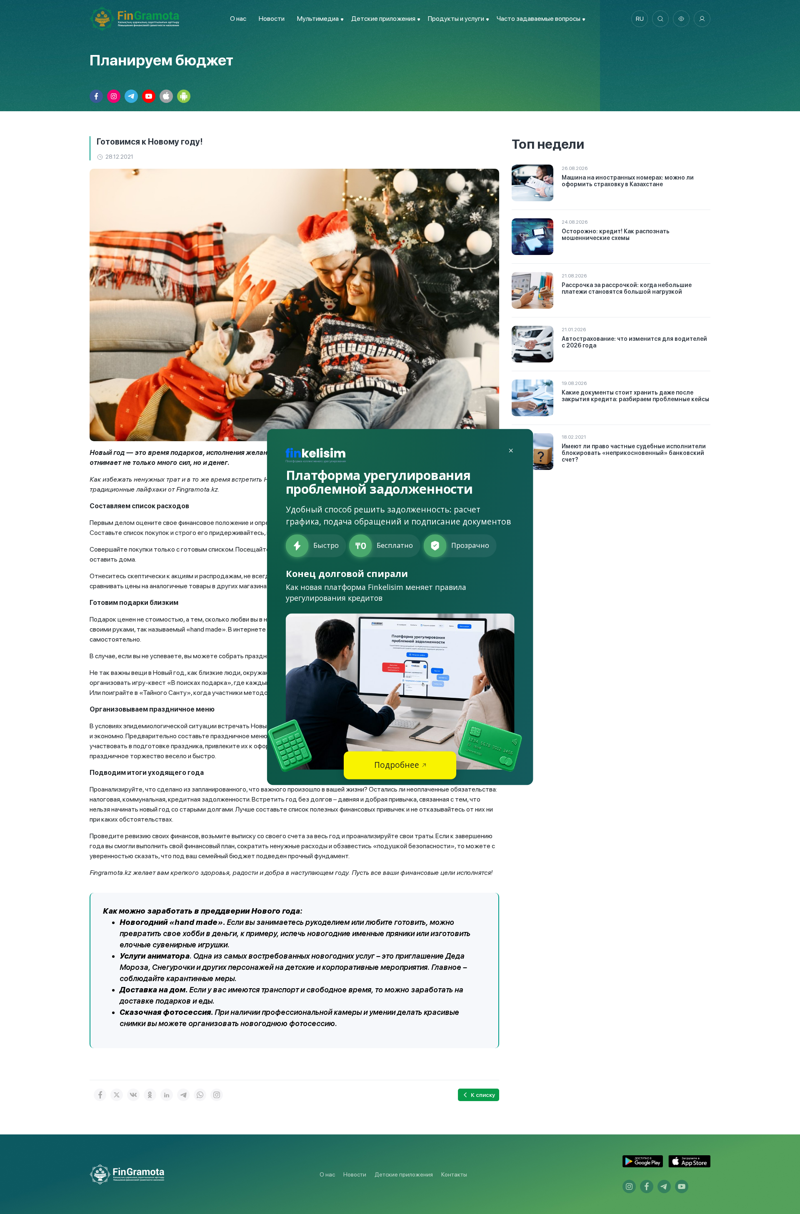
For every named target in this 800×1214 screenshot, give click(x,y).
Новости (272, 18)
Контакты (454, 1174)
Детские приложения (404, 1174)
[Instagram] (216, 1095)
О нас (238, 18)
